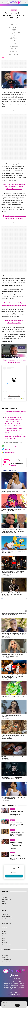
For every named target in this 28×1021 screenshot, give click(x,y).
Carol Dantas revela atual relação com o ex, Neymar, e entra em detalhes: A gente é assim (14, 187)
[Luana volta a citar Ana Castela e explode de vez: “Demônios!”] (5, 821)
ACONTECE (4, 927)
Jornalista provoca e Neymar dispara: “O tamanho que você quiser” (14, 430)
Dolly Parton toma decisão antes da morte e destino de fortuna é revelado (17, 834)
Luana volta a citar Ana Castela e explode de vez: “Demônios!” (17, 824)
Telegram (8, 449)
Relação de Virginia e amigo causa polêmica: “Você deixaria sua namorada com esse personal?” (15, 413)
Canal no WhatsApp (11, 446)
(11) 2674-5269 (14, 996)
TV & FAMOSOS (4, 891)
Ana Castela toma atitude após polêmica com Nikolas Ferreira (14, 425)
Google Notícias (10, 452)
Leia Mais (11, 1005)
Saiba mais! (13, 465)
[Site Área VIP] (14, 2)
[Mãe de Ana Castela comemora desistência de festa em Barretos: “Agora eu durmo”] (5, 854)
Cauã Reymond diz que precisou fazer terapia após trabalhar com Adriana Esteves (16, 814)
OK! (17, 1005)
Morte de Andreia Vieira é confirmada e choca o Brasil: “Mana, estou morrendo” (13, 419)
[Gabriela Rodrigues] (3, 58)
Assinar (14, 876)
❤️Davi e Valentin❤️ (14, 396)
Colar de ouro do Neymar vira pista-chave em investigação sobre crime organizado (15, 436)
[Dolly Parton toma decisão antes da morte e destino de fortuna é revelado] (5, 831)
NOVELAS (3, 910)
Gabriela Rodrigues (10, 57)
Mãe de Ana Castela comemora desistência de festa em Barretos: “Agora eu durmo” (17, 857)
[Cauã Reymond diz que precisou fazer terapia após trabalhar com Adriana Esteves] (5, 810)
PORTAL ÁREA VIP (5, 949)
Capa (2, 7)
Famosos (6, 7)
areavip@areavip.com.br (14, 994)
